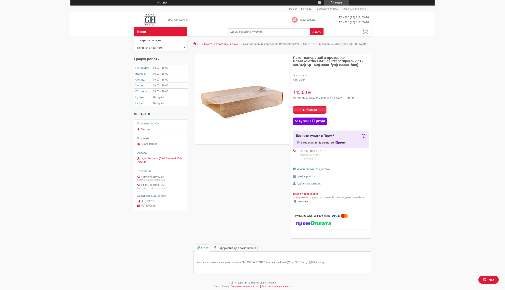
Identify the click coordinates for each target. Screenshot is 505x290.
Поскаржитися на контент (245, 286)
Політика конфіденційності (276, 286)
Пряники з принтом (149, 47)
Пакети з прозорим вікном (221, 43)
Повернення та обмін (354, 9)
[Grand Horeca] (150, 20)
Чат (491, 279)
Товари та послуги (149, 40)
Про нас (292, 9)
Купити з (305, 121)
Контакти (306, 9)
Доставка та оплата (327, 9)
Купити (312, 109)
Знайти (316, 31)
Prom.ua (271, 282)
